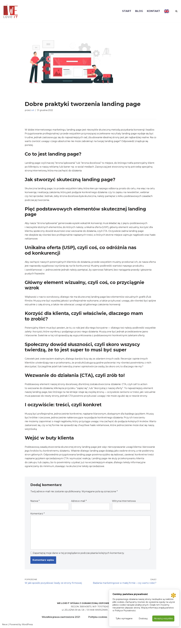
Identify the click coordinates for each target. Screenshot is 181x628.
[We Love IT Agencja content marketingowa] (10, 11)
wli (32, 110)
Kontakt (153, 11)
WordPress (27, 624)
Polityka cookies (97, 617)
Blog (139, 11)
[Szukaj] (176, 11)
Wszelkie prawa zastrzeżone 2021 (61, 617)
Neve (4, 624)
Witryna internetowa (124, 501)
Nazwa (35, 501)
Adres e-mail (79, 501)
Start (126, 11)
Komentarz (37, 513)
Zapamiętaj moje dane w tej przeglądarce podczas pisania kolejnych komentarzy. (78, 553)
